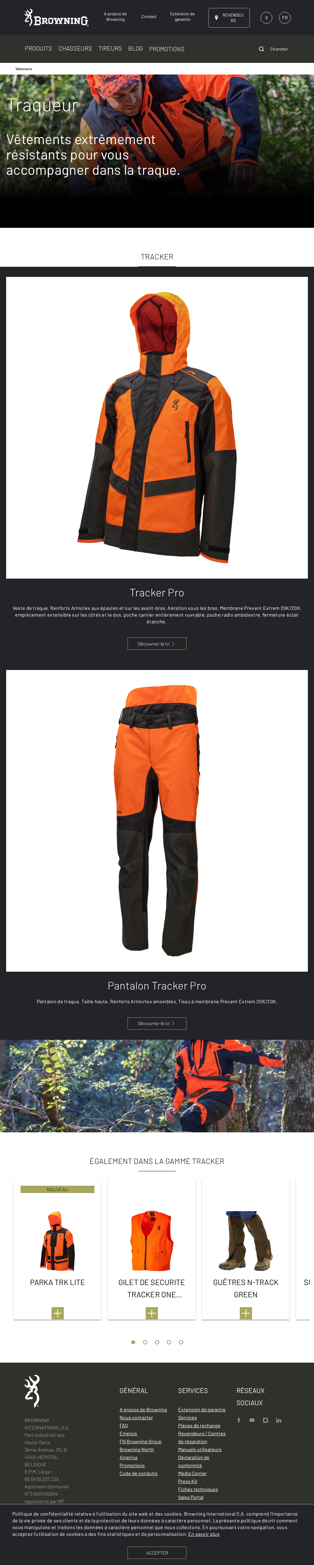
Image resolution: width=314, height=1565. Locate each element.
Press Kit (187, 1481)
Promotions (132, 1465)
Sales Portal (191, 1497)
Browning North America (137, 1453)
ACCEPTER (157, 1552)
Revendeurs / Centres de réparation (202, 1437)
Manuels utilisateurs (200, 1449)
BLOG (135, 48)
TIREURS (110, 48)
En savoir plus (204, 1534)
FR (285, 17)
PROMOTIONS (167, 48)
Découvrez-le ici (154, 1023)
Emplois (128, 1433)
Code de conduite (139, 1473)
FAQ (124, 1425)
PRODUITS (38, 48)
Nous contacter (136, 1417)
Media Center (192, 1473)
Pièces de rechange (199, 1425)
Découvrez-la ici (154, 643)
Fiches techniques (198, 1489)
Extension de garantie (202, 1409)
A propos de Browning (143, 1409)
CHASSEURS (75, 48)
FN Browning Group (141, 1441)
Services (187, 1417)
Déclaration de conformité (193, 1461)
